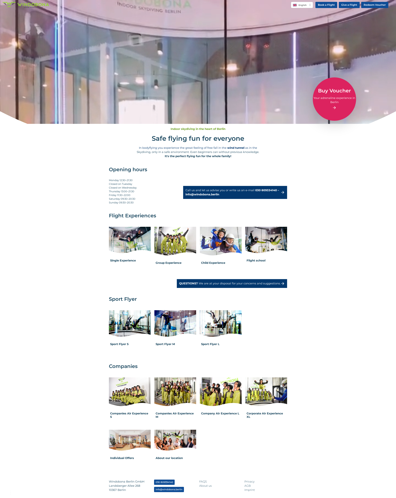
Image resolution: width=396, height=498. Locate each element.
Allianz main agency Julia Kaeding (293, 487)
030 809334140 (164, 482)
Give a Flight (349, 4)
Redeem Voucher (375, 4)
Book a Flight (326, 4)
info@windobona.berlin (169, 489)
